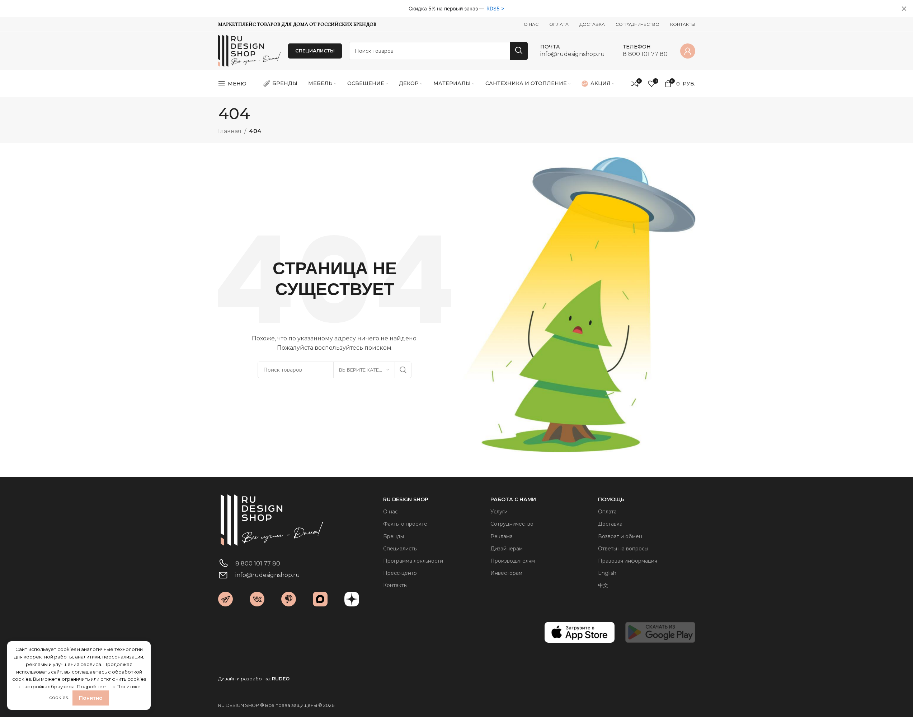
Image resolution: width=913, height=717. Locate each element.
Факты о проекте (405, 524)
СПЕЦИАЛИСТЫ (315, 50)
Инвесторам (506, 573)
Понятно (91, 698)
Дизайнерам (506, 548)
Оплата (607, 511)
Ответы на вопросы (623, 548)
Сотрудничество (511, 524)
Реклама (501, 536)
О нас (390, 511)
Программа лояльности (413, 561)
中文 (603, 585)
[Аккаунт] (688, 51)
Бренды (393, 536)
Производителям (512, 561)
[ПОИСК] (519, 51)
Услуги (499, 511)
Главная (229, 131)
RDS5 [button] (493, 8)
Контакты (395, 585)
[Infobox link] (572, 51)
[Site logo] (249, 50)
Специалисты (400, 548)
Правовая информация (627, 561)
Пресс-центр (400, 573)
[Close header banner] (904, 8)
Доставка (610, 524)
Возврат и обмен (620, 536)
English (607, 573)
